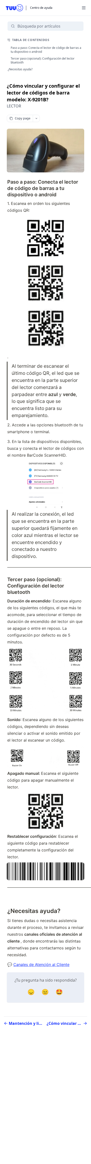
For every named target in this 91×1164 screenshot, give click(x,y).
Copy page (22, 118)
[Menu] (83, 7)
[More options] (36, 118)
